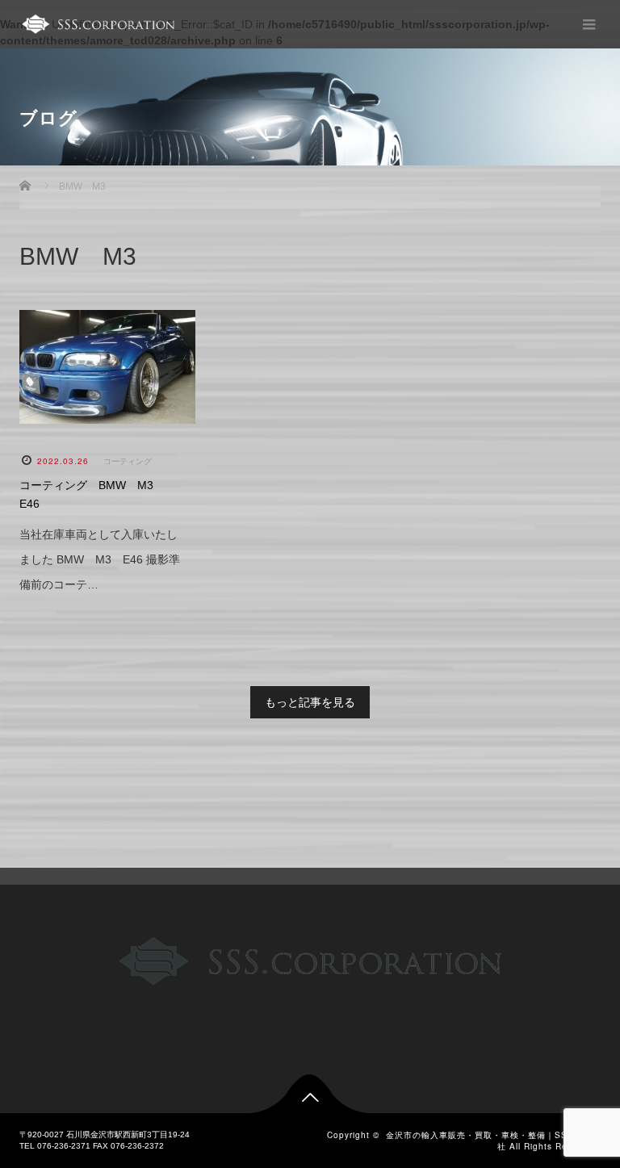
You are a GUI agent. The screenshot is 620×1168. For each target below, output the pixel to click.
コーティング (127, 461)
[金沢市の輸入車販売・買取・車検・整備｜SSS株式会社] (97, 24)
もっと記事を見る (310, 702)
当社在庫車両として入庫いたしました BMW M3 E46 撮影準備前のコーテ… (99, 559)
